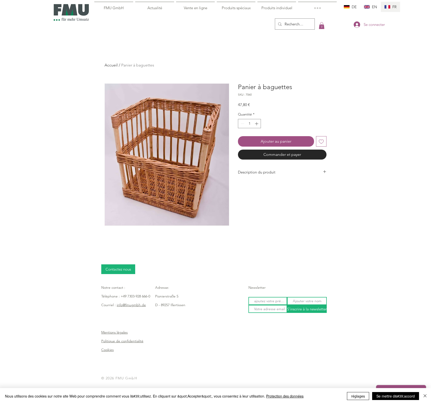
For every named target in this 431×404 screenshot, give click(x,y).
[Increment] (257, 123)
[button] (321, 25)
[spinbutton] (249, 123)
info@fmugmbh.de (131, 305)
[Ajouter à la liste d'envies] (321, 141)
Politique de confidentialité (122, 341)
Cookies (107, 349)
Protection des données (285, 396)
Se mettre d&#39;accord (395, 396)
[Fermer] (425, 396)
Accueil (111, 65)
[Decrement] (242, 123)
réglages (358, 396)
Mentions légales (114, 332)
